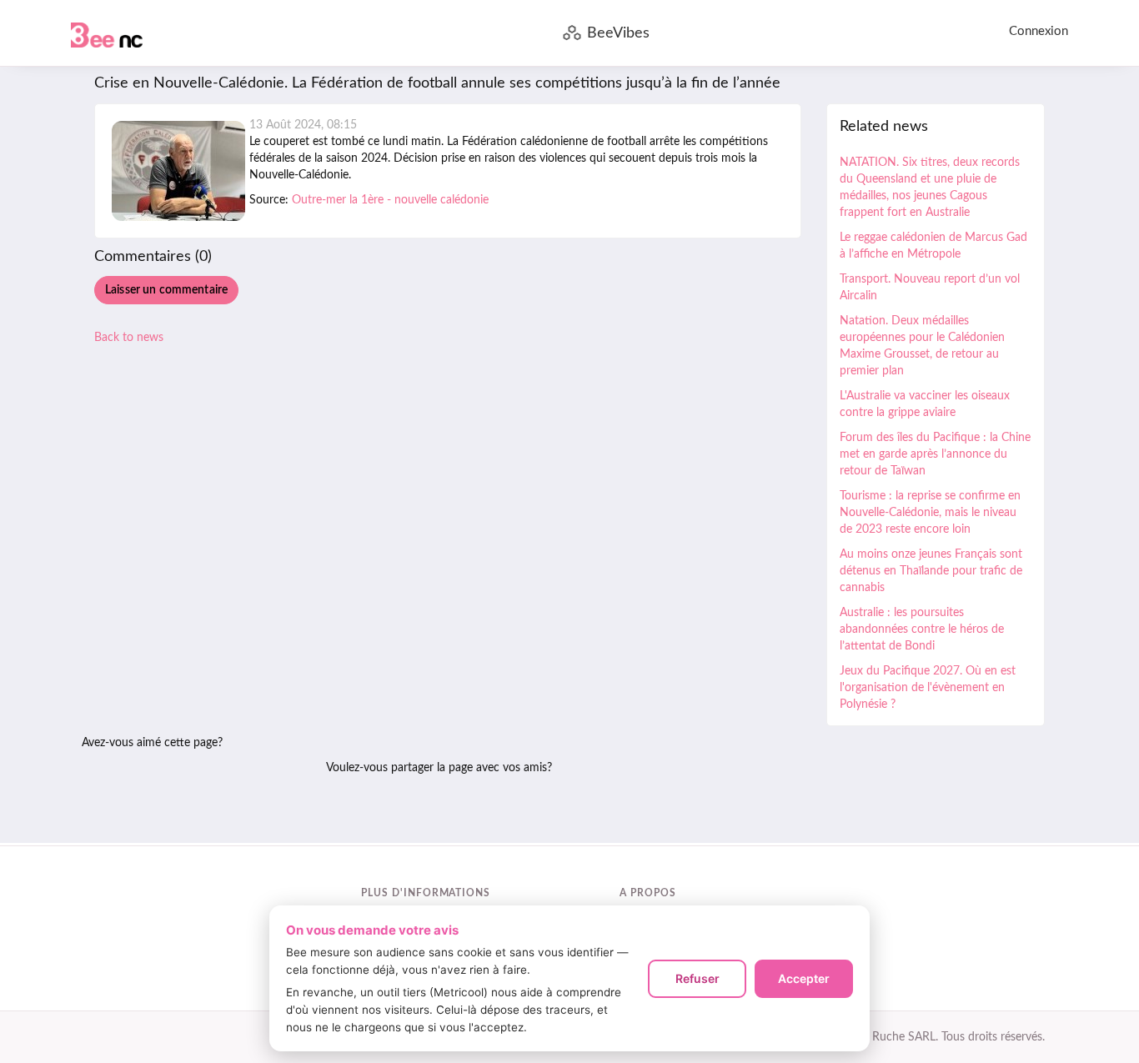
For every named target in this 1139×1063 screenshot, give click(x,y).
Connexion (1038, 31)
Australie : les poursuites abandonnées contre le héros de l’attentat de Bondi (922, 629)
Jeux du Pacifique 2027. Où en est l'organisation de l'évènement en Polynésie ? (928, 687)
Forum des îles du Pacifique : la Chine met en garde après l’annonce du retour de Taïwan (935, 454)
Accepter (804, 978)
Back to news (128, 337)
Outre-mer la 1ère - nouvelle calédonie (390, 200)
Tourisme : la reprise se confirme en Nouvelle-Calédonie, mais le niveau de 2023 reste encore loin (930, 512)
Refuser (697, 978)
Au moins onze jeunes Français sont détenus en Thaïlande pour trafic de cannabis (931, 571)
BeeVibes (618, 33)
